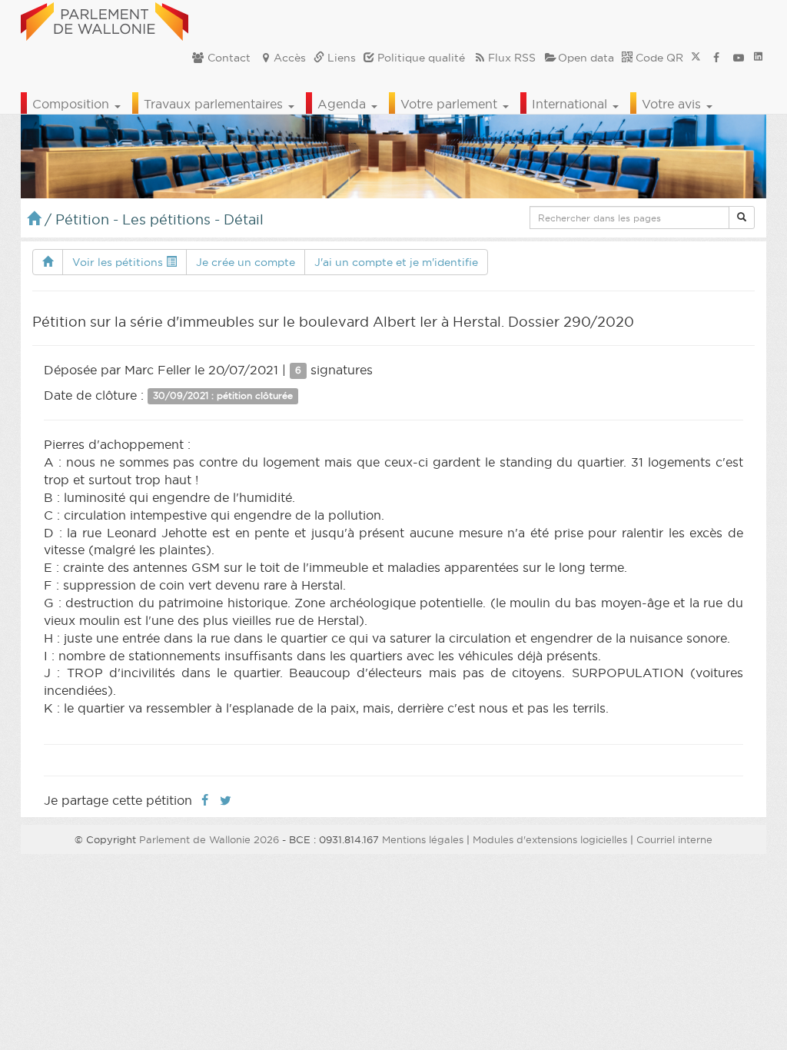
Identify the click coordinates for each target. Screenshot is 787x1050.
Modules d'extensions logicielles (550, 839)
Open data (586, 58)
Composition (72, 103)
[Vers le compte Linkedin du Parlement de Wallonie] (758, 57)
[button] (742, 217)
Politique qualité (419, 58)
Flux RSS (512, 58)
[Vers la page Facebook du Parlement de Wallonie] (716, 57)
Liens (340, 58)
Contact (227, 58)
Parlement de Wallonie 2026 (209, 839)
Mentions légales (422, 839)
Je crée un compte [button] (245, 262)
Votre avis (673, 103)
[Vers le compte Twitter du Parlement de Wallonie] (696, 57)
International (571, 103)
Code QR (658, 58)
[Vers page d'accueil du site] (104, 19)
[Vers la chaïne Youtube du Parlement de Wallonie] (738, 57)
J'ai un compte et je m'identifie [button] (396, 262)
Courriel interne (674, 839)
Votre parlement (450, 103)
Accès (290, 58)
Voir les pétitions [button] (119, 262)
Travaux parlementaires (215, 103)
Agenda (343, 103)
